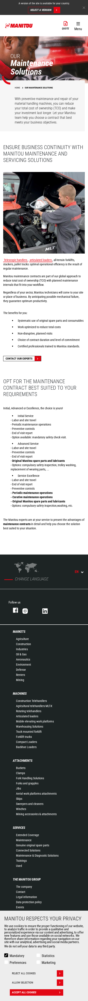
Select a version (40, 10)
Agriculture (22, 639)
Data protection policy (29, 902)
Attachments (22, 761)
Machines (20, 694)
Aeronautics (23, 659)
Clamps (20, 773)
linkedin (48, 610)
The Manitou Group (27, 879)
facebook (13, 610)
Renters (20, 675)
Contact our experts (19, 358)
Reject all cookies (24, 973)
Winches (21, 809)
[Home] (19, 26)
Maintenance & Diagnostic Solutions (37, 855)
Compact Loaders (26, 742)
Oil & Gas (21, 654)
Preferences (18, 963)
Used (19, 865)
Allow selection (22, 982)
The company (24, 886)
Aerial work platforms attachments (36, 793)
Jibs (18, 788)
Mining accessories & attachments (36, 814)
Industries (22, 649)
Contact (20, 892)
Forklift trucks (24, 736)
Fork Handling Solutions (30, 778)
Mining (20, 680)
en (77, 572)
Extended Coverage (27, 835)
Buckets (20, 768)
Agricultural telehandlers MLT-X (34, 706)
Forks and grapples (27, 783)
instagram (28, 610)
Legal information (26, 897)
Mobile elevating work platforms (35, 721)
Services (19, 828)
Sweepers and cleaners (29, 804)
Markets (19, 632)
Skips (19, 798)
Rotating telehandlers (28, 711)
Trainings (21, 860)
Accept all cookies (24, 992)
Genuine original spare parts (32, 845)
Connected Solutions (28, 850)
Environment (23, 664)
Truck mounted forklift (29, 731)
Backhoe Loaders (26, 747)
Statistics (48, 956)
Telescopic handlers (15, 260)
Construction (23, 644)
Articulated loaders (27, 716)
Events (20, 907)
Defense (21, 669)
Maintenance (24, 840)
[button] (78, 25)
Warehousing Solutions (29, 726)
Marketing (49, 963)
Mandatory (17, 956)
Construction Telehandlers (31, 701)
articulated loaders (41, 260)
